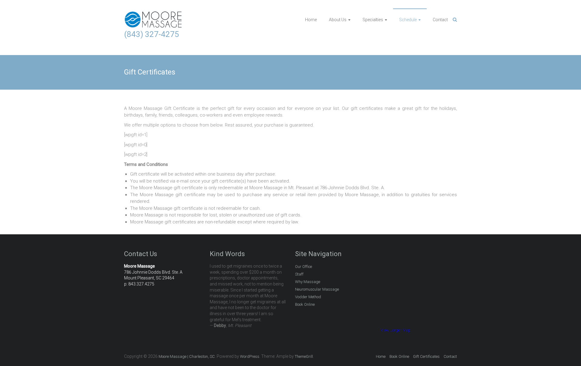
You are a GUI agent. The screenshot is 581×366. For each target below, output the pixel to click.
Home (311, 19)
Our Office (303, 266)
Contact (440, 19)
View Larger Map (396, 330)
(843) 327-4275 (151, 34)
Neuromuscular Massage (317, 289)
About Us (337, 19)
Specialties (373, 19)
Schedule (408, 19)
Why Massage (307, 281)
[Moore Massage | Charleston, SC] (153, 14)
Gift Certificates (426, 356)
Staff (299, 274)
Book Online (305, 304)
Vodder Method (308, 297)
